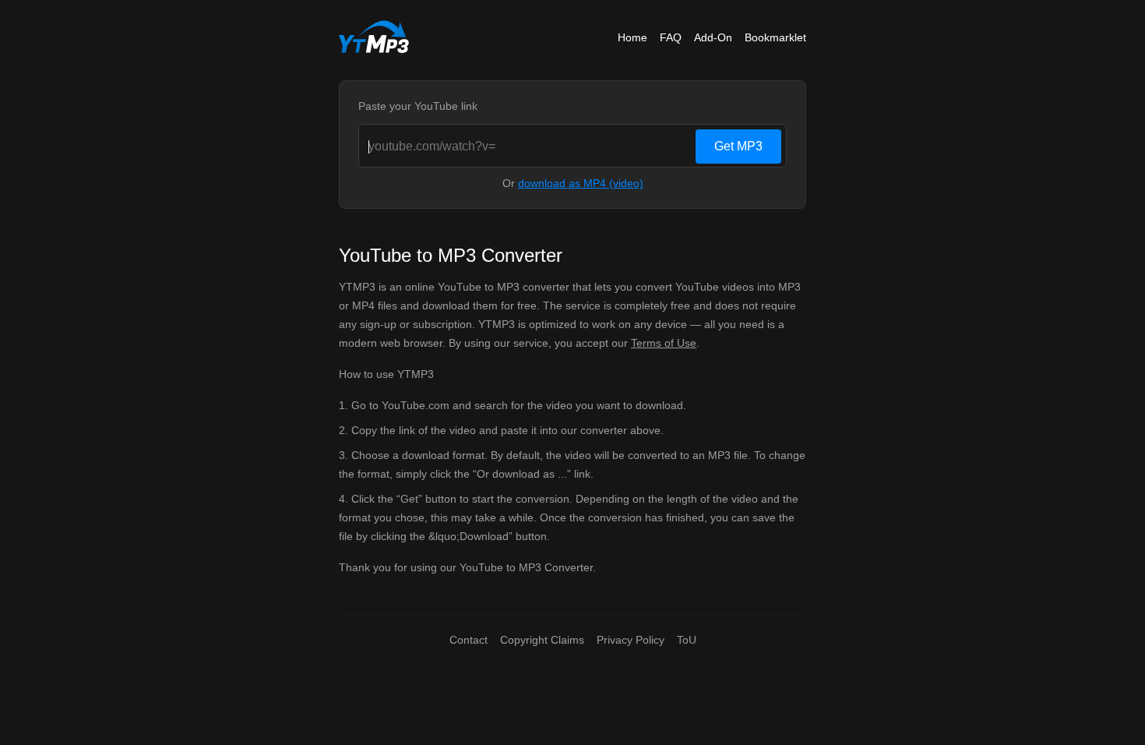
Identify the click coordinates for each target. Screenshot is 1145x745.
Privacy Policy (630, 640)
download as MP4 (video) (580, 183)
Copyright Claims (542, 640)
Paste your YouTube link (417, 106)
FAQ (671, 37)
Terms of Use (663, 343)
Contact (468, 640)
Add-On (713, 37)
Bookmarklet (775, 37)
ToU (686, 640)
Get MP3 (738, 146)
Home (632, 37)
